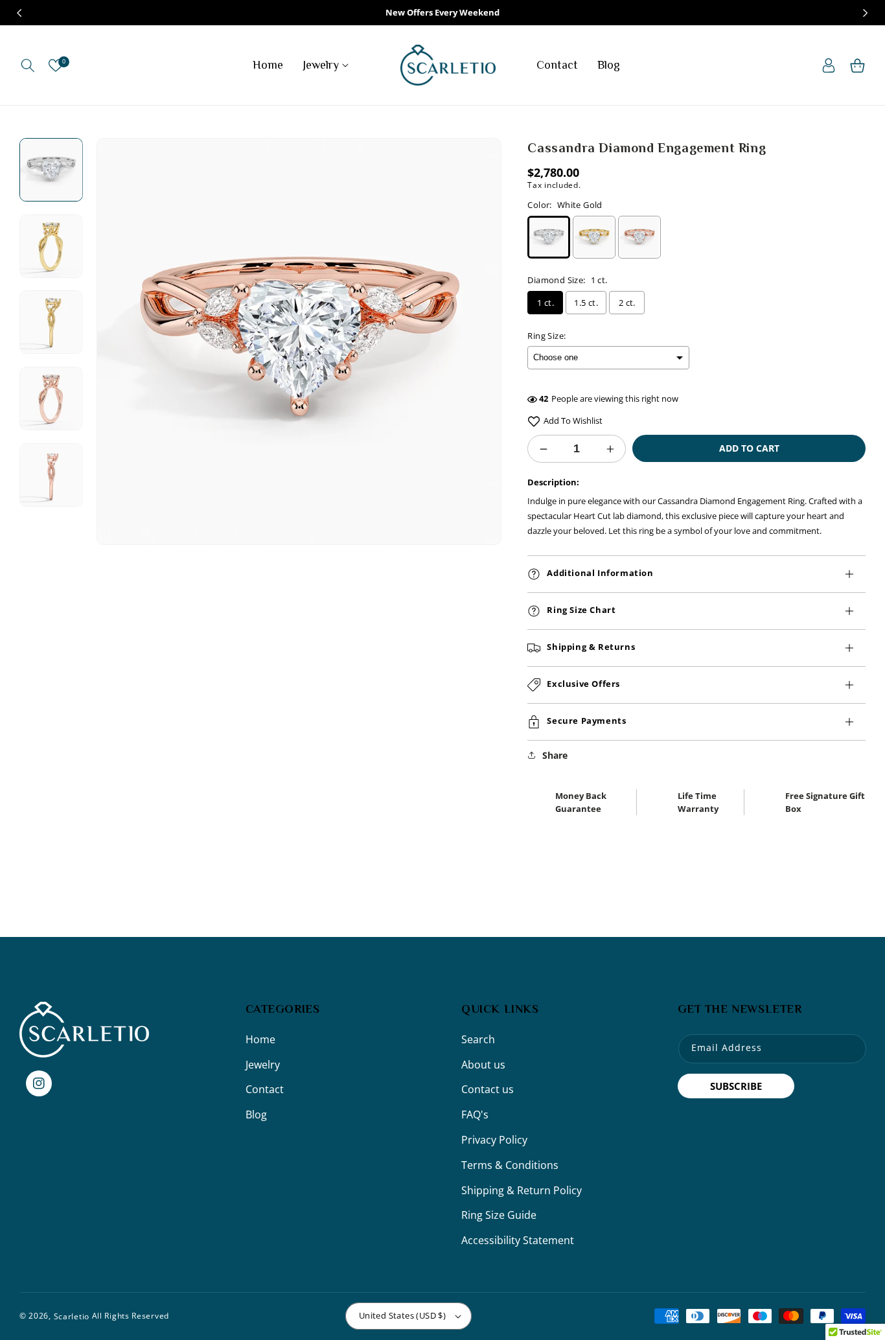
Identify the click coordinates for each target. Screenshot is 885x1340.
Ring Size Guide (498, 1215)
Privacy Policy (494, 1140)
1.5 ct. (586, 302)
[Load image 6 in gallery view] (51, 398)
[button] (27, 65)
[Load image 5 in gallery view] (51, 322)
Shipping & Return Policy (521, 1190)
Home (260, 1039)
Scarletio (71, 1315)
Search (478, 1039)
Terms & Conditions (509, 1165)
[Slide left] (19, 13)
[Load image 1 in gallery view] (51, 170)
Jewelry (263, 1064)
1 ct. (545, 302)
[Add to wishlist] (533, 420)
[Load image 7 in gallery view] (51, 475)
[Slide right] (866, 13)
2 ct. (627, 302)
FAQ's (474, 1114)
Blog (256, 1114)
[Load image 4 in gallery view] (51, 246)
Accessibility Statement (517, 1240)
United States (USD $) (402, 1315)
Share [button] (555, 755)
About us (483, 1064)
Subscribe (736, 1086)
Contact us (487, 1089)
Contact (265, 1089)
